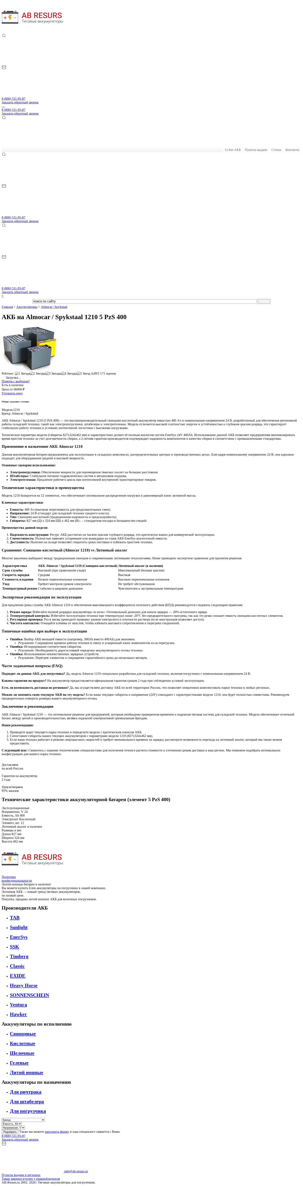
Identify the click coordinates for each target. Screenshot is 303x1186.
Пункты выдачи (256, 150)
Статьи (276, 150)
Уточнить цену (12, 393)
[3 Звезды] (53, 373)
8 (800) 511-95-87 (13, 98)
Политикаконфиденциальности (17, 878)
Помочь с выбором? (16, 381)
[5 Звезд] (83, 373)
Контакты (292, 150)
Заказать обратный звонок (20, 102)
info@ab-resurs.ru (75, 1171)
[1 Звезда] (22, 373)
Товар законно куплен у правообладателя (31, 1178)
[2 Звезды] (38, 373)
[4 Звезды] (69, 373)
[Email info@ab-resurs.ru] (32, 95)
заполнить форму (57, 1131)
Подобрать (10, 1131)
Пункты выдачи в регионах (21, 1175)
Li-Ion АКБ (233, 150)
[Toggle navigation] (3, 107)
